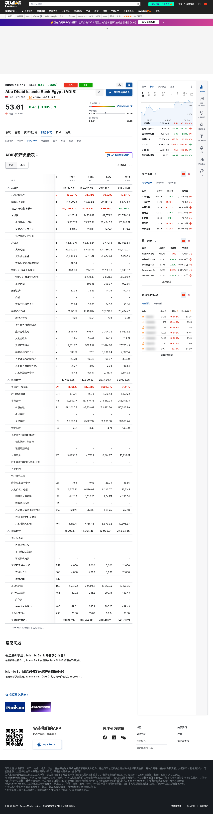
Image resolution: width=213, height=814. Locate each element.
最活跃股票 (147, 182)
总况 (8, 132)
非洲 (119, 16)
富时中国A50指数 (150, 128)
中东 (105, 16)
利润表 (20, 140)
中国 (28, 16)
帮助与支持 (183, 741)
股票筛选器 (128, 11)
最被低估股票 (150, 295)
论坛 (68, 132)
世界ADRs (70, 16)
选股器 (20, 16)
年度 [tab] (11, 165)
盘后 (62, 16)
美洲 (91, 16)
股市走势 (147, 174)
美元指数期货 (148, 155)
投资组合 (141, 741)
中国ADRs (82, 16)
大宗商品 (162, 86)
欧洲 (98, 16)
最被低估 (146, 303)
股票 (10, 16)
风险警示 (204, 806)
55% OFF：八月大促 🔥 (161, 4)
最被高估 (158, 303)
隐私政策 (191, 806)
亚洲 (112, 16)
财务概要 (9, 140)
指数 (152, 86)
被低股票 (138, 16)
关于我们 (182, 727)
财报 (71, 140)
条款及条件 (176, 806)
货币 (144, 86)
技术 (58, 132)
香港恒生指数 (148, 134)
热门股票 (147, 240)
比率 (55, 140)
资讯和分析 (30, 132)
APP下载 (141, 734)
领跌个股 (172, 182)
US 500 (145, 150)
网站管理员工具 (144, 747)
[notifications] (199, 4)
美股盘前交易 (51, 16)
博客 (138, 727)
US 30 (145, 144)
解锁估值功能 (123, 106)
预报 (79, 140)
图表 (17, 132)
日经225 (146, 139)
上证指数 (146, 123)
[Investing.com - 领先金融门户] (13, 4)
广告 (179, 734)
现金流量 (45, 140)
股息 (63, 140)
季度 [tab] (22, 165)
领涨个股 (160, 182)
